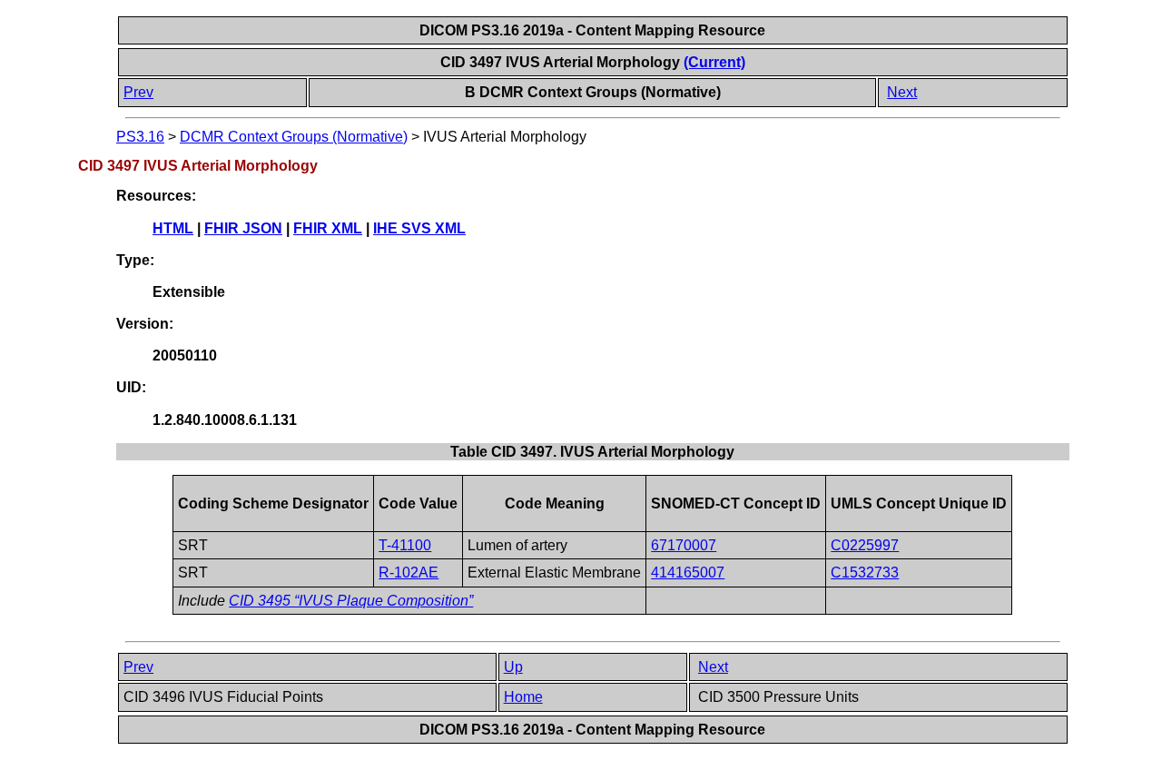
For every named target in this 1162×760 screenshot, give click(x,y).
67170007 (683, 545)
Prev (138, 92)
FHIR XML (327, 228)
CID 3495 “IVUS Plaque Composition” (351, 600)
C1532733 (865, 572)
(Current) (714, 62)
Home (523, 697)
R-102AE (408, 572)
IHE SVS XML (419, 228)
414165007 (687, 572)
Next (902, 92)
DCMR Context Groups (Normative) (294, 136)
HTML (173, 228)
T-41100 (405, 545)
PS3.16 (140, 136)
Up (513, 667)
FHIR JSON (243, 228)
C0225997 (865, 545)
